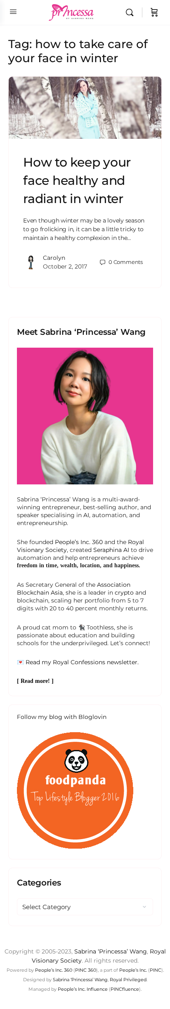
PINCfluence (125, 989)
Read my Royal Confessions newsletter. (82, 662)
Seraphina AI (111, 550)
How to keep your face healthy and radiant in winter (77, 180)
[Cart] (154, 12)
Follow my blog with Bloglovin (61, 717)
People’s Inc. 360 (79, 542)
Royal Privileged (128, 979)
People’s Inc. (133, 970)
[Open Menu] (13, 11)
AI (86, 515)
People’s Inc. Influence (83, 989)
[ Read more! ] (35, 681)
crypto (124, 592)
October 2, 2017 (65, 266)
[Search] (132, 12)
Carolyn (54, 257)
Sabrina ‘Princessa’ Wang (110, 951)
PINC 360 (85, 970)
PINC (155, 970)
